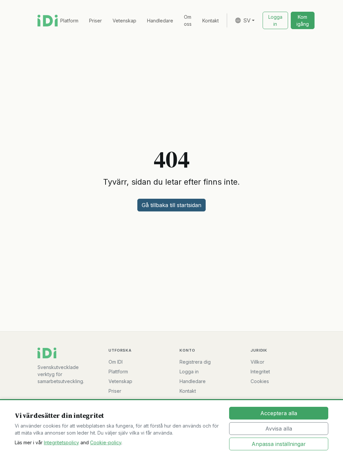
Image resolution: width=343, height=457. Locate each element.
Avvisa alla (278, 428)
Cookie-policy (105, 442)
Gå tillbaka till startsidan (171, 205)
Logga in (189, 371)
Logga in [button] (275, 20)
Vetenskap (124, 20)
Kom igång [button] (302, 20)
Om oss (188, 20)
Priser (95, 20)
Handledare (160, 20)
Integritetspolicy (61, 442)
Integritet (260, 371)
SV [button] (247, 20)
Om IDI (116, 362)
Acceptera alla (278, 413)
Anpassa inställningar (279, 444)
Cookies (260, 381)
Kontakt (210, 20)
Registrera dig (195, 362)
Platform (69, 20)
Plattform (118, 371)
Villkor (257, 362)
